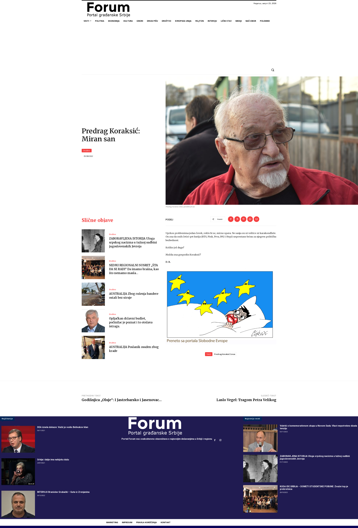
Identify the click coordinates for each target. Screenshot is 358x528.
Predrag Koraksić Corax (224, 354)
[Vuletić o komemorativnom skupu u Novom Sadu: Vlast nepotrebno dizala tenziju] (260, 438)
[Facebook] (231, 219)
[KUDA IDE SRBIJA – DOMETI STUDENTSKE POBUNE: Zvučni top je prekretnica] (260, 499)
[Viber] (243, 219)
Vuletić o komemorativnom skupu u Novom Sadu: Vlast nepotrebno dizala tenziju (318, 427)
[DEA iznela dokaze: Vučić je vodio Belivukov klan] (18, 439)
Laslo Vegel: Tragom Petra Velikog (246, 400)
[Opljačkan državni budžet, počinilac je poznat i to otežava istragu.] (93, 320)
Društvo (86, 150)
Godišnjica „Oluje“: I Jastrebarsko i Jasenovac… (122, 400)
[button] (272, 70)
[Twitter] (237, 219)
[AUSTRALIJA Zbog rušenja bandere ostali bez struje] (93, 294)
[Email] (256, 219)
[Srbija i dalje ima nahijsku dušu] (18, 471)
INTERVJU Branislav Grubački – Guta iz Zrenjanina (63, 492)
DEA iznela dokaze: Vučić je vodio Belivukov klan (62, 427)
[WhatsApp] (250, 219)
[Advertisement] (179, 45)
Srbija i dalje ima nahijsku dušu (53, 459)
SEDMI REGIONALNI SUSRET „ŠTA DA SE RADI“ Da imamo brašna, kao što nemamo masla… (134, 269)
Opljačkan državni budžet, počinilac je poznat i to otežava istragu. (130, 322)
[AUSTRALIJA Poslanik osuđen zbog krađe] (93, 347)
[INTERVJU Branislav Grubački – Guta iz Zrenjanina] (18, 504)
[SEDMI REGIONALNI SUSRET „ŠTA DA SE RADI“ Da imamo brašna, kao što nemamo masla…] (93, 267)
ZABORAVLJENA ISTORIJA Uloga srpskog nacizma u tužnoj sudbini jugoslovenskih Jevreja (133, 242)
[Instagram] (220, 440)
